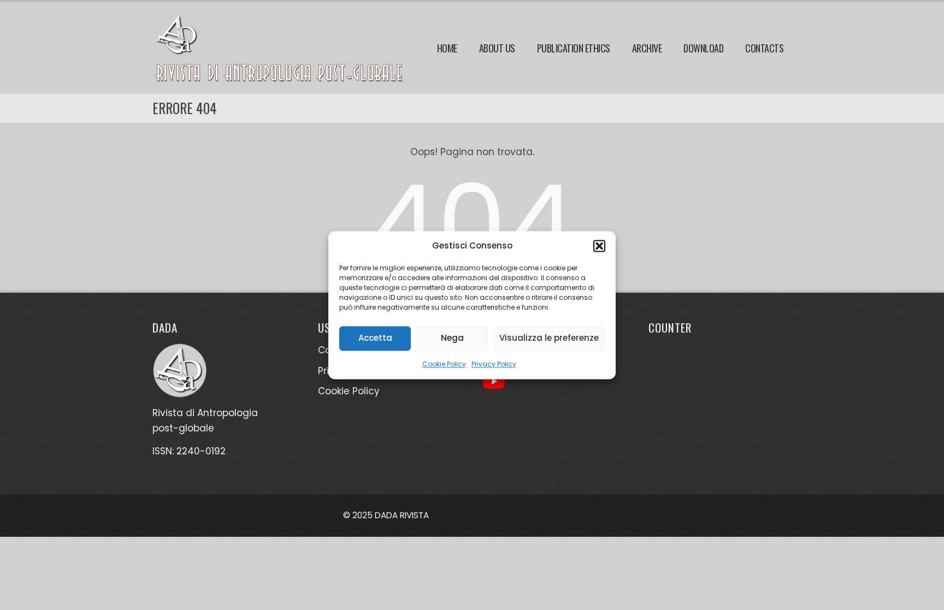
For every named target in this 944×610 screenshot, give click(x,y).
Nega (452, 338)
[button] (599, 245)
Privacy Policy (493, 364)
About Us (497, 48)
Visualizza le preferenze (549, 338)
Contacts (764, 48)
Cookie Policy (444, 364)
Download (703, 48)
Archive (647, 48)
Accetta (375, 338)
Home (447, 48)
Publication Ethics (573, 48)
